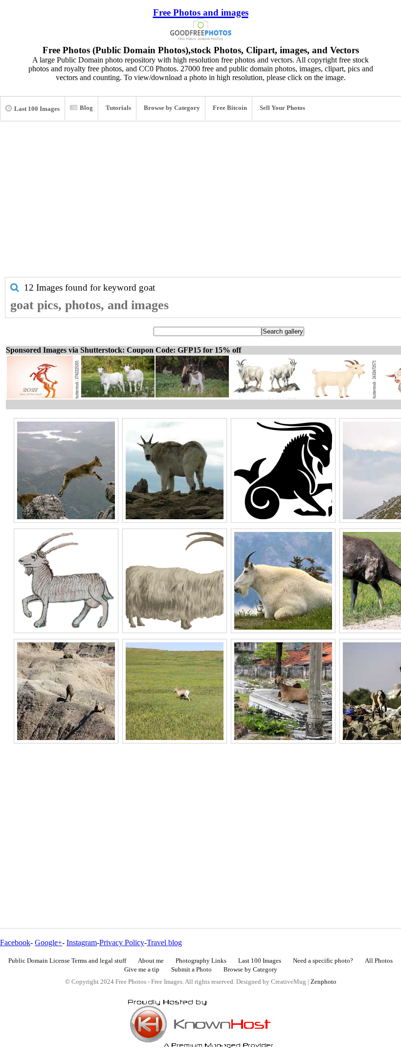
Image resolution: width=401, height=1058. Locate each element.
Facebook (15, 942)
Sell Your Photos (282, 108)
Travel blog (164, 942)
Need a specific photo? (323, 960)
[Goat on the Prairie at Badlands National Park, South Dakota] (174, 691)
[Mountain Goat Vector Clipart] (174, 581)
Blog (86, 108)
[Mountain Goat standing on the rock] (174, 470)
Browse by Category (172, 108)
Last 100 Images (37, 109)
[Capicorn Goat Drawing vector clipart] (283, 470)
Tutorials (118, 108)
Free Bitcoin (230, 108)
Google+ (48, 942)
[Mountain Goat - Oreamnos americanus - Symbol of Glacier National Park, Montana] (283, 581)
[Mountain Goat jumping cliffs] (66, 470)
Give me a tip (141, 969)
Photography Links (201, 960)
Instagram (82, 942)
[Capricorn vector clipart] (66, 581)
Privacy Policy (121, 942)
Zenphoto (323, 981)
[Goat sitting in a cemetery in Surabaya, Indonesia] (283, 691)
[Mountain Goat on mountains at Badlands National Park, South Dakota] (66, 691)
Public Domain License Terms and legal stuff (67, 960)
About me (151, 960)
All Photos (379, 960)
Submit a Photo (191, 969)
